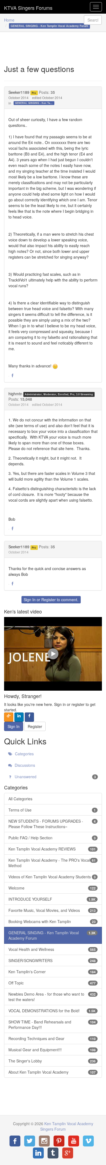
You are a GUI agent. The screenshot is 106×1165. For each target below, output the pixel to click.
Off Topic (52, 983)
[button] (12, 375)
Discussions (24, 765)
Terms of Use (52, 810)
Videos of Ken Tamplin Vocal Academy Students (52, 876)
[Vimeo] (88, 1141)
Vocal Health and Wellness (52, 949)
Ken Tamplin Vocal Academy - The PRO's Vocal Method (52, 862)
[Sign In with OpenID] (8, 717)
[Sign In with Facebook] (29, 717)
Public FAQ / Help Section (52, 837)
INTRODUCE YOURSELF (52, 899)
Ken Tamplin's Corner (52, 971)
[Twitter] (29, 1141)
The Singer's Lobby (52, 1061)
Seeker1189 (18, 92)
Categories (24, 753)
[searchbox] (93, 20)
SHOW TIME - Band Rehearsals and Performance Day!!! (52, 1024)
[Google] (67, 1153)
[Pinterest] (59, 1141)
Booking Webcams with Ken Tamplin (52, 921)
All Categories (20, 798)
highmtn (15, 393)
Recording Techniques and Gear (52, 1038)
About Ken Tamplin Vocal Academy (52, 1072)
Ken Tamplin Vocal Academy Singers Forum (28, 7)
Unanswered (55, 776)
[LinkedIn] (38, 1153)
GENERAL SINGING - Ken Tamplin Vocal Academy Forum (34, 103)
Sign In (30, 599)
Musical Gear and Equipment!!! (52, 1049)
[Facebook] (15, 1141)
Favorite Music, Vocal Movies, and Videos (52, 910)
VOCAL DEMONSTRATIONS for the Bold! (52, 1010)
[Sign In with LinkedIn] (19, 717)
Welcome (52, 888)
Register (48, 599)
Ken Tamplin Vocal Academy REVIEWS (52, 849)
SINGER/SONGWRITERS (52, 960)
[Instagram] (44, 1141)
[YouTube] (73, 1141)
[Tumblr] (53, 1153)
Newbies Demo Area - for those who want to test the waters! (52, 996)
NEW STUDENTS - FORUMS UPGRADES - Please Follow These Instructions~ (52, 823)
